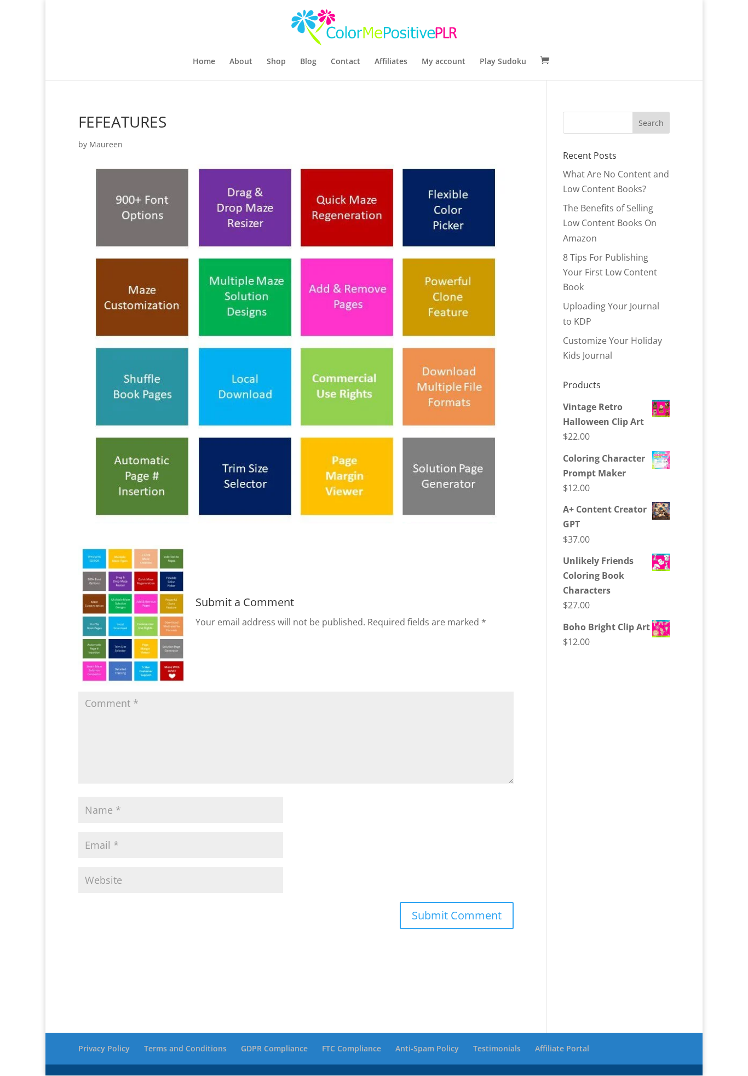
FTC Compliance (351, 1048)
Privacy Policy (104, 1048)
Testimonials (497, 1048)
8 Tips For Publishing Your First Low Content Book (610, 272)
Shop (276, 61)
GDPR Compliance (274, 1048)
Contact (345, 61)
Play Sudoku (503, 61)
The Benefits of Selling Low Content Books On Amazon (610, 223)
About (240, 61)
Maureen (106, 144)
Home (204, 61)
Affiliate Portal (562, 1048)
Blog (308, 61)
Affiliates (391, 61)
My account (443, 61)
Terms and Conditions (185, 1048)
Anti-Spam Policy (427, 1048)
